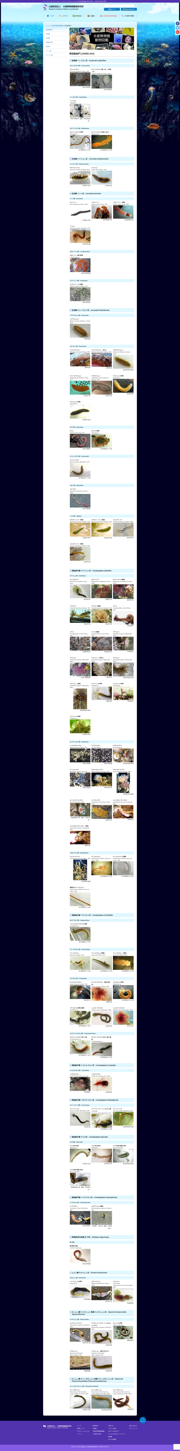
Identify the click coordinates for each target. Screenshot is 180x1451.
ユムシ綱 (48, 51)
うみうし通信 (112, 1428)
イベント (79, 1434)
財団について (81, 1428)
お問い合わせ (133, 1425)
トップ (48, 25)
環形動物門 (49, 30)
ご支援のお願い (97, 1434)
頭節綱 (48, 34)
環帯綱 (48, 46)
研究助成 (95, 1425)
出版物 (95, 1428)
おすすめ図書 (112, 1439)
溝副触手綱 (49, 42)
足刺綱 (48, 38)
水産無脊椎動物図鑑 (57, 25)
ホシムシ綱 (49, 55)
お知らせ (110, 1425)
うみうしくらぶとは (83, 1431)
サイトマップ (133, 1428)
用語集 (110, 1436)
